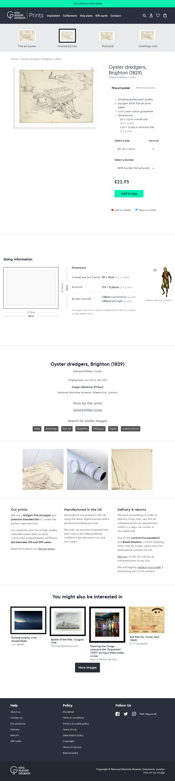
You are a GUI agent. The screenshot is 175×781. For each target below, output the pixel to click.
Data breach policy (73, 735)
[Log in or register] (151, 15)
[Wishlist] (158, 15)
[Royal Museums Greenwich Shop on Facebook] (118, 715)
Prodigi (161, 773)
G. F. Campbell (138, 643)
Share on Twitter (148, 210)
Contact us (16, 718)
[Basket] (165, 15)
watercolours (130, 428)
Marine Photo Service (103, 659)
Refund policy (70, 753)
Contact (115, 15)
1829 (37, 428)
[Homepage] (26, 15)
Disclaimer (68, 712)
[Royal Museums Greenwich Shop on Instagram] (134, 715)
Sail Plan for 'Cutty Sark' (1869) (145, 638)
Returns (14, 735)
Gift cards (101, 15)
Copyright (68, 741)
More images (87, 667)
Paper (113, 428)
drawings (51, 428)
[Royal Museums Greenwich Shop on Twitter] (126, 715)
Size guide (154, 140)
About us (15, 712)
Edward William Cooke (122, 77)
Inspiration (53, 15)
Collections (70, 15)
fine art (67, 428)
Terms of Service (72, 747)
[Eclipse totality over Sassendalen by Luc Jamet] (28, 620)
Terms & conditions (73, 718)
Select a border (124, 160)
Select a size (137, 140)
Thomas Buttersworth (64, 646)
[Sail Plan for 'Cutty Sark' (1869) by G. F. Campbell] (147, 632)
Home (14, 59)
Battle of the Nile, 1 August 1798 (67, 641)
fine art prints (46, 548)
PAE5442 (98, 428)
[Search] (145, 15)
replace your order (149, 567)
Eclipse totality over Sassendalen (24, 639)
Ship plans (86, 15)
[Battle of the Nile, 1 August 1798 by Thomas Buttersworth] (68, 621)
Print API (147, 773)
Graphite (82, 428)
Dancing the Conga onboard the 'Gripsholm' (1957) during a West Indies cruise (107, 651)
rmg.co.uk (150, 713)
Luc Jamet (17, 644)
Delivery (122, 556)
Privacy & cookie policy (76, 724)
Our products (17, 724)
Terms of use (70, 729)
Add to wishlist (123, 210)
